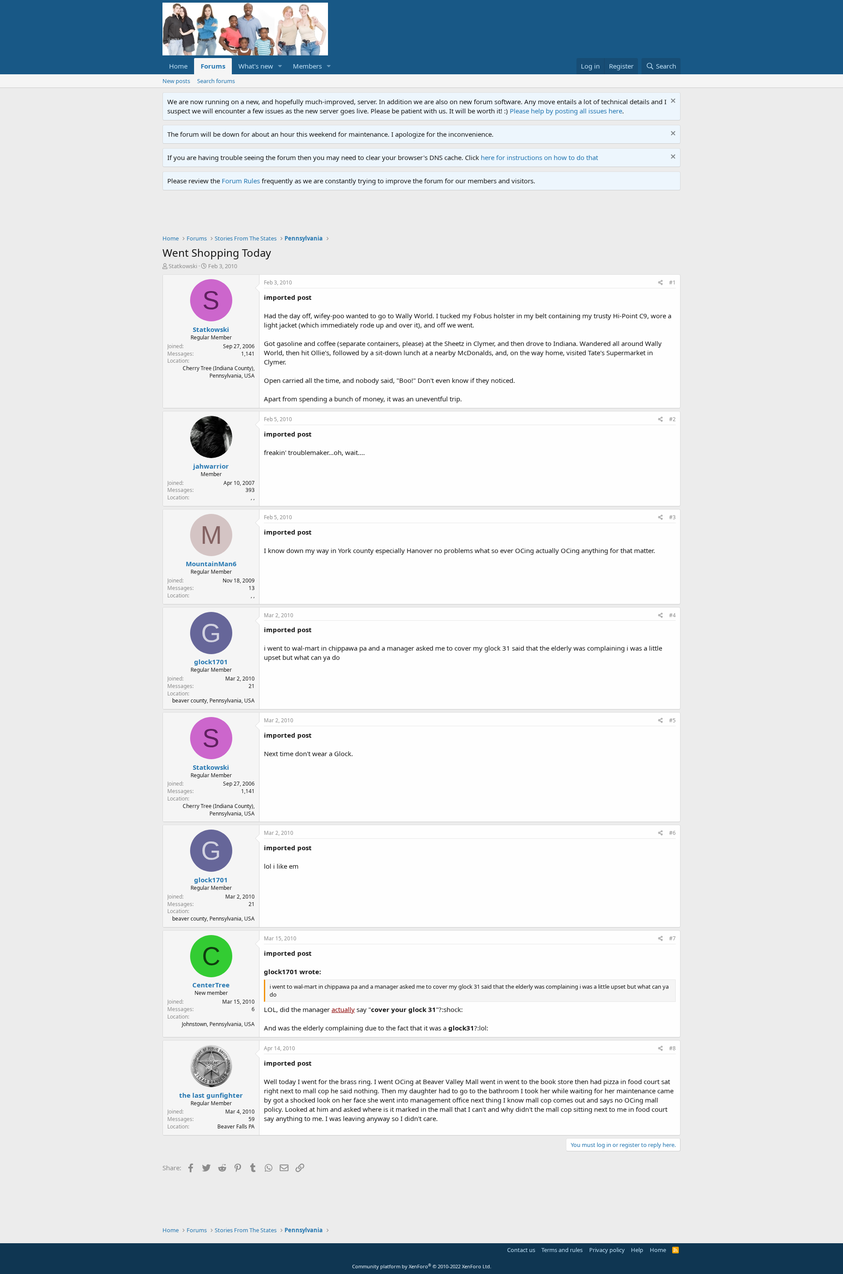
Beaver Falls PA (236, 1126)
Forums (213, 66)
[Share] (660, 283)
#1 (672, 282)
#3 (672, 517)
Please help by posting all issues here (566, 110)
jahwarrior (211, 466)
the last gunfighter (211, 1095)
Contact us (521, 1250)
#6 (672, 833)
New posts (176, 81)
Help (637, 1250)
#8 (672, 1048)
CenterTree (211, 984)
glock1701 (211, 661)
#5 (672, 720)
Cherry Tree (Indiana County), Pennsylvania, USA (219, 371)
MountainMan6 (211, 563)
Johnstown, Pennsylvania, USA (218, 1024)
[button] (280, 66)
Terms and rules (562, 1250)
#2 (672, 419)
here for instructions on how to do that (539, 157)
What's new (255, 66)
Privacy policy (607, 1250)
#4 (672, 615)
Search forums (216, 81)
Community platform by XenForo (421, 1266)
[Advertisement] (322, 214)
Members (307, 66)
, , (253, 497)
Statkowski (183, 266)
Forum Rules (241, 180)
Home (178, 66)
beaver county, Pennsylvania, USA (213, 700)
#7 (672, 938)
